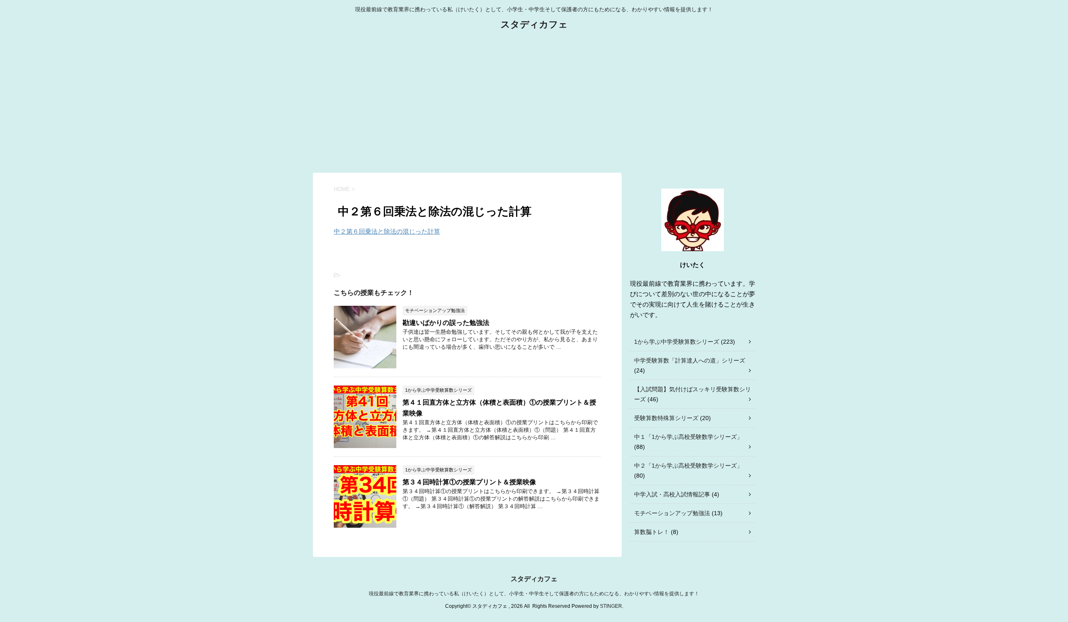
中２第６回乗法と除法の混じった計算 (387, 231)
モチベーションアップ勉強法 (672, 513)
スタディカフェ (534, 24)
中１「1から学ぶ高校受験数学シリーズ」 (688, 436)
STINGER (611, 606)
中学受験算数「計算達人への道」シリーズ (689, 360)
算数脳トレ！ (651, 532)
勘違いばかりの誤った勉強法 (446, 322)
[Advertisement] (534, 101)
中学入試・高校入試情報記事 (672, 494)
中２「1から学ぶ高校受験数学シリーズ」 (688, 465)
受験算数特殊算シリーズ (666, 418)
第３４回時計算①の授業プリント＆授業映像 (469, 482)
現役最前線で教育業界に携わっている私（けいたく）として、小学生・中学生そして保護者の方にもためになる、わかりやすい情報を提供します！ (534, 594)
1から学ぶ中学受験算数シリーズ (676, 341)
